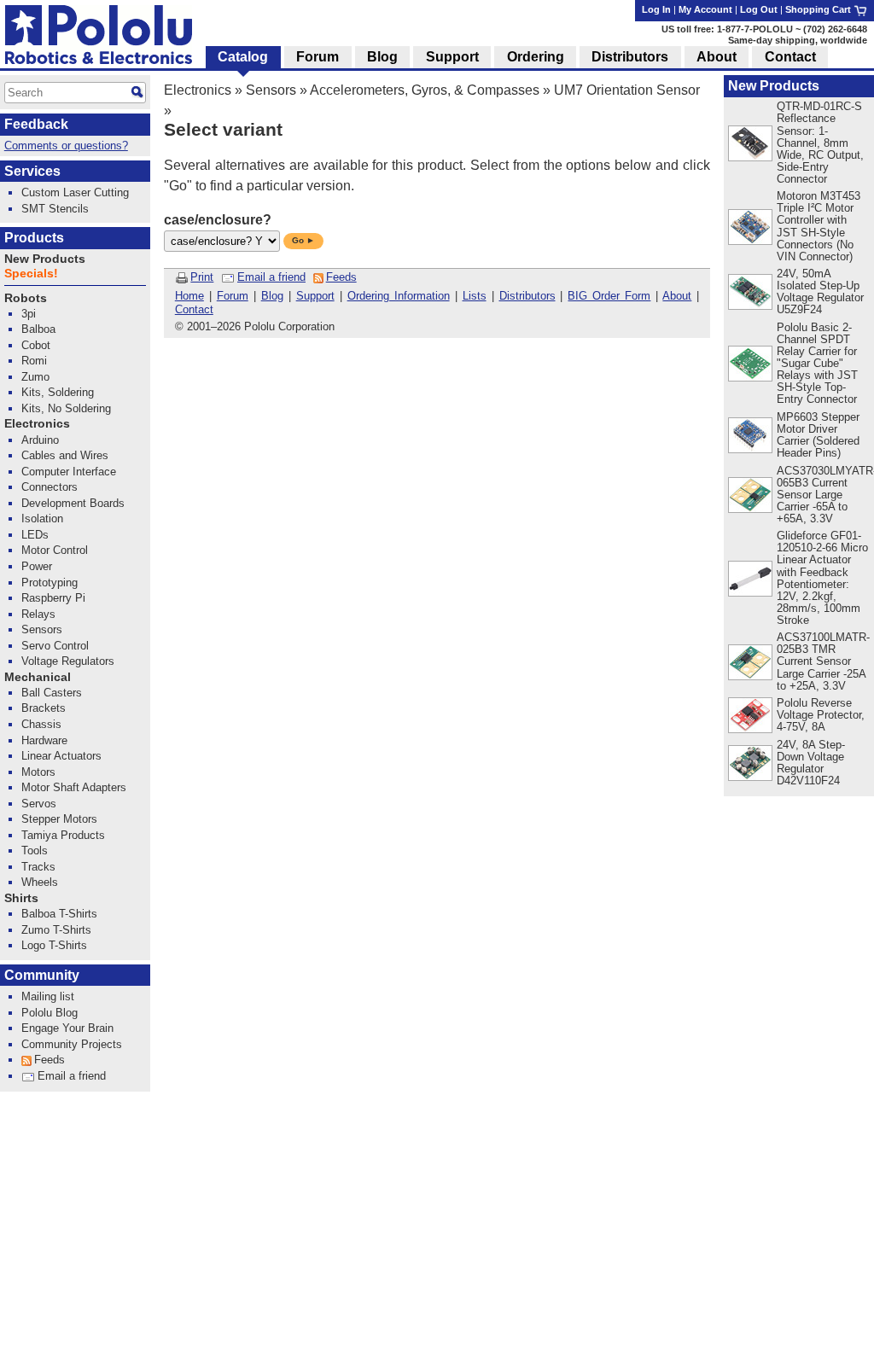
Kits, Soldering (57, 392)
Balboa (38, 329)
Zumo (35, 376)
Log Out (759, 9)
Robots (25, 298)
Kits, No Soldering (66, 408)
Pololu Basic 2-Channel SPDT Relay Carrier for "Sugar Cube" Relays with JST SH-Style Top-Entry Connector (817, 363)
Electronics (197, 90)
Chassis (41, 724)
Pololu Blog (49, 1012)
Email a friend (271, 277)
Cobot (35, 345)
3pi (28, 313)
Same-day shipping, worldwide (797, 40)
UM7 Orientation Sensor (627, 90)
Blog (272, 295)
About (676, 295)
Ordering (535, 57)
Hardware (44, 740)
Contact (194, 309)
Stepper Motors (59, 819)
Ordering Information (398, 295)
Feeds (341, 277)
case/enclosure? (217, 220)
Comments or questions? (66, 145)
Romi (34, 360)
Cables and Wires (64, 455)
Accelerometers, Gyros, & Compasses (424, 90)
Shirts (21, 898)
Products (34, 237)
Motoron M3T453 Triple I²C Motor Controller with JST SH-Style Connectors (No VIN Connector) (818, 225)
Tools (34, 850)
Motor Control (54, 550)
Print (201, 277)
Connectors (49, 487)
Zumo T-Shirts (56, 929)
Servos (38, 803)
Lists (475, 295)
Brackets (43, 708)
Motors (38, 772)
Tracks (38, 866)
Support (315, 295)
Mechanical (37, 677)
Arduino (40, 440)
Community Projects (71, 1044)
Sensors (271, 90)
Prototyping (49, 582)
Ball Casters (51, 692)
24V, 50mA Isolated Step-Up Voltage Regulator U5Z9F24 (820, 291)
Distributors (527, 295)
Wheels (39, 882)
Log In (656, 9)
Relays (38, 614)
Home (189, 295)
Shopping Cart (819, 9)
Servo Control (55, 645)
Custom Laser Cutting (75, 192)
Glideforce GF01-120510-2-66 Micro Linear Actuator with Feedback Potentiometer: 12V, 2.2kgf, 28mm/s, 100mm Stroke (822, 577)
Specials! (31, 273)
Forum (232, 295)
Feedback (36, 124)
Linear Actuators (61, 755)
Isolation (42, 518)
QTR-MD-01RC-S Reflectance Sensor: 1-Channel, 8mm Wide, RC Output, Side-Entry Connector (820, 142)
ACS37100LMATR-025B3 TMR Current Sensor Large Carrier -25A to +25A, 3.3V (823, 661)
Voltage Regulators (67, 661)
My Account (705, 9)
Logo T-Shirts (54, 945)
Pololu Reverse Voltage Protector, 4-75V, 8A (821, 714)
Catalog (243, 57)
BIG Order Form (609, 295)
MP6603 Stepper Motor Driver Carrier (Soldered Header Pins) (818, 435)
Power (36, 566)
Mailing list (47, 996)
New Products (773, 86)
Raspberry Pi (53, 597)
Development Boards (73, 503)
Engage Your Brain (67, 1028)
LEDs (35, 534)
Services (32, 171)
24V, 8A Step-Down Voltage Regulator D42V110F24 (811, 762)
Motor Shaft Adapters (73, 787)
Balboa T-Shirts (59, 913)
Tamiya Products (63, 835)
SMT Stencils (55, 208)
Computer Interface (68, 471)
